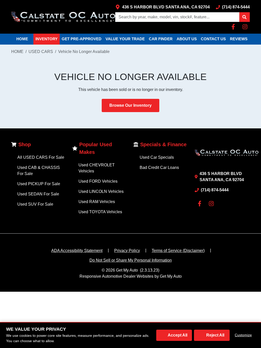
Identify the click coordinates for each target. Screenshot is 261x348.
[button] (244, 17)
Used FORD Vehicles (98, 181)
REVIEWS (238, 39)
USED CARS (41, 51)
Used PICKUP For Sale (38, 184)
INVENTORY (46, 39)
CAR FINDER (161, 39)
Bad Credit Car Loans (159, 167)
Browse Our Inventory (130, 105)
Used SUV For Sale (35, 204)
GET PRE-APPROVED (81, 39)
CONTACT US (213, 39)
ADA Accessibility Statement (76, 250)
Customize (243, 335)
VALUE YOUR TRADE (125, 39)
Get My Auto (127, 270)
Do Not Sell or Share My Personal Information (130, 260)
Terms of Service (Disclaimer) (178, 250)
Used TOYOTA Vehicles (100, 212)
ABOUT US (187, 39)
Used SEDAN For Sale (38, 194)
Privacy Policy (127, 250)
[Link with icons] (234, 27)
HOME (22, 39)
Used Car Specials (157, 157)
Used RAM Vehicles (97, 201)
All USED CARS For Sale (40, 157)
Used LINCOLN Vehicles (101, 191)
